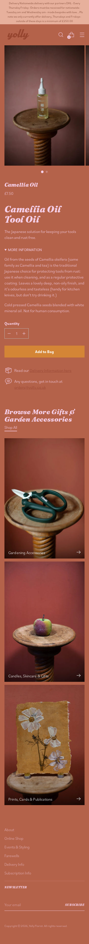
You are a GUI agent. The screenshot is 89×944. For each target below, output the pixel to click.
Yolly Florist (36, 926)
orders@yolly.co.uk (30, 387)
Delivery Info (14, 864)
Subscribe (75, 905)
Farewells (11, 855)
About (9, 829)
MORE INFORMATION (25, 250)
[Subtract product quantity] (9, 333)
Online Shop (13, 838)
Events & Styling (17, 846)
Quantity (12, 323)
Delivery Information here (50, 370)
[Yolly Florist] (18, 35)
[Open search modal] (61, 35)
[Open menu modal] (82, 35)
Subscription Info (17, 872)
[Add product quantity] (24, 333)
